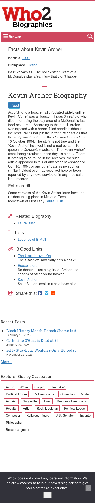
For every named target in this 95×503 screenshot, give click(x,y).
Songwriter (30, 401)
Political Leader (75, 408)
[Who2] (26, 13)
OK (47, 495)
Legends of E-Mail (32, 239)
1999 (26, 57)
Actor (9, 387)
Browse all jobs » (18, 429)
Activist (11, 401)
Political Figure (16, 394)
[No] (88, 488)
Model (85, 394)
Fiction (32, 64)
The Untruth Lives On (34, 255)
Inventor (86, 415)
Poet (47, 401)
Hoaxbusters (27, 265)
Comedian (67, 394)
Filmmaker (57, 387)
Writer (24, 387)
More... (6, 361)
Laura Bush (54, 200)
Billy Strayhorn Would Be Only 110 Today (41, 350)
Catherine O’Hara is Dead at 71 (32, 340)
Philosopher (14, 422)
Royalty (11, 408)
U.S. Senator (65, 415)
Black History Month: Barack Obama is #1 (42, 330)
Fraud (14, 105)
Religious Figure (38, 415)
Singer (38, 387)
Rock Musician (47, 408)
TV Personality (43, 394)
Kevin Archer (28, 279)
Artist (26, 408)
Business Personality (72, 401)
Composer (13, 415)
